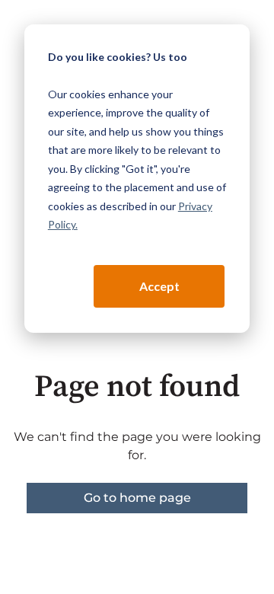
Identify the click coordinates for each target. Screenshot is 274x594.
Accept (159, 286)
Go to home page (137, 497)
